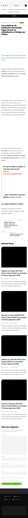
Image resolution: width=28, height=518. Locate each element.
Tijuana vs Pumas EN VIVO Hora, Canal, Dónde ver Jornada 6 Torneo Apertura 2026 (14, 273)
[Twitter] (3, 6)
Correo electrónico (5, 463)
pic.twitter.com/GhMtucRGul (12, 174)
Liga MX (16, 76)
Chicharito (11, 209)
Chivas (11, 211)
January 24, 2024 (15, 197)
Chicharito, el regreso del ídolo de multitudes (16, 234)
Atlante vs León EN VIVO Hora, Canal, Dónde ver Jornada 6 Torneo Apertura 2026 (13, 361)
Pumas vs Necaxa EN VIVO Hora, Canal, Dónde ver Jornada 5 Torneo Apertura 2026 (14, 406)
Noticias (22, 22)
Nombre (3, 456)
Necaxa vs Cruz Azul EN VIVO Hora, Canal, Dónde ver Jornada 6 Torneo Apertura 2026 (14, 317)
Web (2, 470)
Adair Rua (8, 22)
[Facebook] (2, 6)
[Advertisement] (14, 44)
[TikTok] (5, 6)
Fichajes (15, 211)
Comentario (4, 434)
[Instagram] (7, 6)
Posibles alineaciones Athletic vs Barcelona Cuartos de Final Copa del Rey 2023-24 (10, 224)
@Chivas (6, 171)
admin (7, 278)
